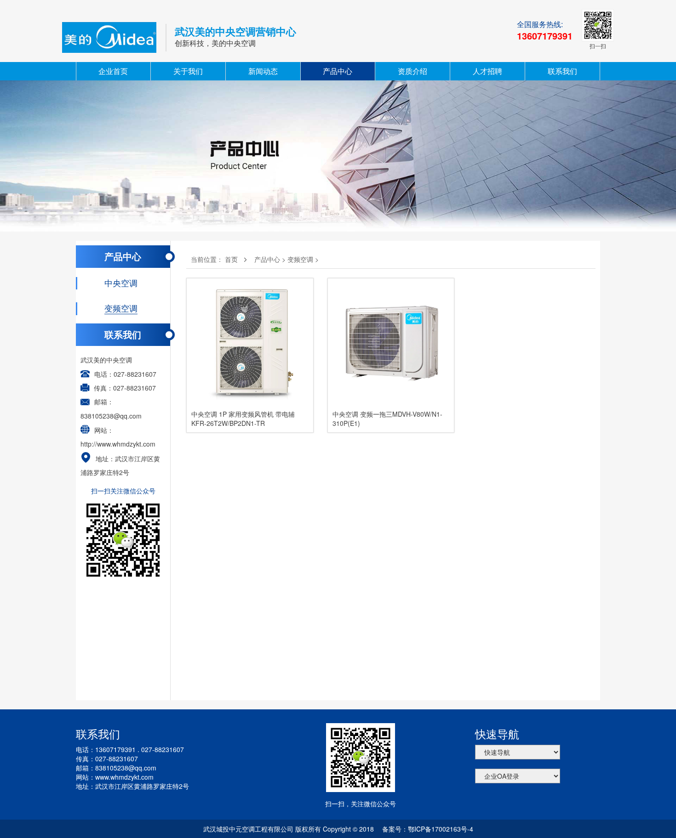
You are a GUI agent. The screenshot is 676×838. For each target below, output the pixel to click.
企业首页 (113, 71)
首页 (231, 259)
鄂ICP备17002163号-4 (440, 828)
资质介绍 (412, 71)
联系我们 (562, 71)
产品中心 (337, 71)
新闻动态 (263, 71)
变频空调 (300, 259)
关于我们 (188, 71)
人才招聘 (487, 71)
